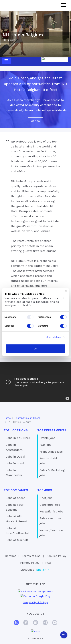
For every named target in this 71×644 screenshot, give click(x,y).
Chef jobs (46, 498)
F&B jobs (45, 444)
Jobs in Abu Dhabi (18, 438)
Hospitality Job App (35, 602)
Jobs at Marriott (17, 540)
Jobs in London (16, 463)
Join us (36, 120)
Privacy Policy (29, 562)
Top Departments (51, 430)
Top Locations (16, 430)
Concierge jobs (50, 504)
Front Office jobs (51, 451)
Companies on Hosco (28, 418)
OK (35, 348)
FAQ (48, 562)
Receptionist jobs (51, 511)
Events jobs (47, 438)
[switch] (63, 317)
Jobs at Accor (15, 498)
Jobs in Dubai (15, 456)
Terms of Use (31, 556)
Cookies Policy (56, 556)
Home (7, 418)
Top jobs (44, 490)
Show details (53, 337)
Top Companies (16, 490)
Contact (10, 556)
